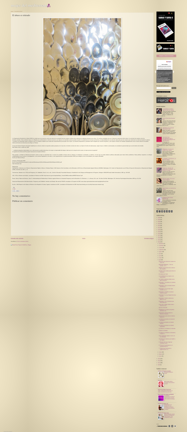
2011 (159, 362)
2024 (159, 221)
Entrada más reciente (17, 238)
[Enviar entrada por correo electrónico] (13, 187)
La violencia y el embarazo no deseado (167, 328)
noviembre (161, 245)
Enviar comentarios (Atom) (22, 241)
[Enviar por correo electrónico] (13, 191)
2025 (159, 219)
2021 (159, 227)
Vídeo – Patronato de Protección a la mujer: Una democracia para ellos (165, 391)
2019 (159, 231)
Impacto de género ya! (163, 403)
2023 (159, 223)
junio (160, 255)
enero (160, 356)
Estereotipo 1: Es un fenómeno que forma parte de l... (166, 302)
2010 (159, 364)
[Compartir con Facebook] (17, 191)
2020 (159, 229)
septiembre (161, 249)
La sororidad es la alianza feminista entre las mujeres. (168, 109)
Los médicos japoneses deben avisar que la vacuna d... (167, 280)
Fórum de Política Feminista (164, 389)
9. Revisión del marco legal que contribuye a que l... (165, 343)
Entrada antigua (149, 238)
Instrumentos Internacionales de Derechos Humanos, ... (165, 313)
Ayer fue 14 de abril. (163, 307)
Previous (155, 72)
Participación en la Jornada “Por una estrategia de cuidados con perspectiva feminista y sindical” (169, 407)
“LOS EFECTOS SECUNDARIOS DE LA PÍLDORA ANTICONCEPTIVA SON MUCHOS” (168, 139)
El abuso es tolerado (163, 330)
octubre (161, 247)
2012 (159, 360)
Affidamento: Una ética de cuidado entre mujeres (167, 150)
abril (160, 259)
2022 (159, 225)
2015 (159, 239)
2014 (159, 241)
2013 (159, 358)
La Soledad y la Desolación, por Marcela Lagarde (169, 159)
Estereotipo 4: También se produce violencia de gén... (166, 292)
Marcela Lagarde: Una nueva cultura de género (168, 179)
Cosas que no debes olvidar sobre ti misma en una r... (166, 305)
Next (174, 72)
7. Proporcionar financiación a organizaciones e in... (165, 349)
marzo (160, 352)
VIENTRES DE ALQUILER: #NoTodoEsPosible (168, 128)
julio (160, 253)
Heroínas (160, 380)
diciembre (161, 243)
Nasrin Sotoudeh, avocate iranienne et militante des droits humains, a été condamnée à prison (169, 416)
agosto (160, 251)
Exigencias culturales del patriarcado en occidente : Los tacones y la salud (168, 169)
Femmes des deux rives (163, 412)
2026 (159, 217)
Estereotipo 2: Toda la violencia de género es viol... (166, 299)
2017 (159, 235)
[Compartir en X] (16, 191)
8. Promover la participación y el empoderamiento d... (165, 346)
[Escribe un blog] (14, 191)
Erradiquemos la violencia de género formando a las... (166, 310)
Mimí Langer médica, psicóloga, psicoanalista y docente (169, 382)
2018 (159, 233)
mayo (160, 257)
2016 (159, 237)
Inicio (83, 238)
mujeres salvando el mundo (164, 371)
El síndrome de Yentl (163, 274)
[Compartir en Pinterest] (18, 191)
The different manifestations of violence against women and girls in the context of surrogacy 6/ (169, 398)
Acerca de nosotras (8, 431)
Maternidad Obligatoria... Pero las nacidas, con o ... (166, 265)
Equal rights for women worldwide (166, 394)
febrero (160, 354)
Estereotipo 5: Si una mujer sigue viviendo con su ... (166, 289)
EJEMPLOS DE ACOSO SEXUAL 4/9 (167, 198)
